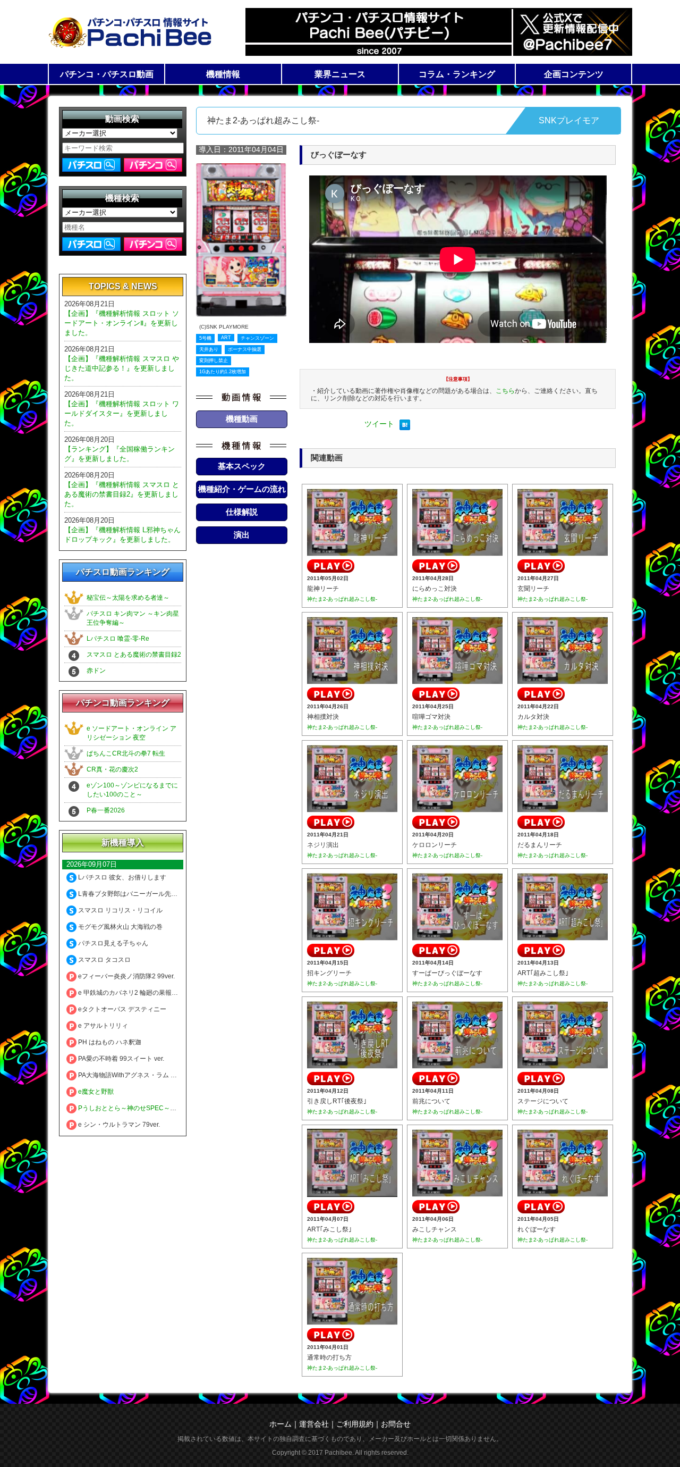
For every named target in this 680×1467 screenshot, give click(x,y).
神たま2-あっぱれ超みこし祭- (342, 599)
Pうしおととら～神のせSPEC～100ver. (133, 1108)
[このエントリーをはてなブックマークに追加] (405, 427)
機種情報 (223, 74)
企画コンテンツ (574, 74)
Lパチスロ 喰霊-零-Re (118, 638)
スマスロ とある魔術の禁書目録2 (134, 654)
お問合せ (396, 1424)
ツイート (379, 424)
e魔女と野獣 (95, 1091)
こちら (505, 391)
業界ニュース (340, 74)
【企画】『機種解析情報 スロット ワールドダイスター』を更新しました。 (121, 413)
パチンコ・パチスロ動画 (107, 74)
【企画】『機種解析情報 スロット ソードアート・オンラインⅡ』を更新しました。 (121, 323)
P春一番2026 (106, 810)
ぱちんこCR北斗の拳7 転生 (126, 753)
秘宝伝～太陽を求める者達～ (128, 597)
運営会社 (314, 1424)
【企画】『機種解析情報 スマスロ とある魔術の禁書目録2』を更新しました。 (121, 494)
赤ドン (96, 670)
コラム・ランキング (457, 74)
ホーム (280, 1424)
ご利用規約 (354, 1424)
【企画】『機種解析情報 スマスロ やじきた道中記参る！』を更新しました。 (121, 368)
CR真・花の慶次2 (112, 769)
